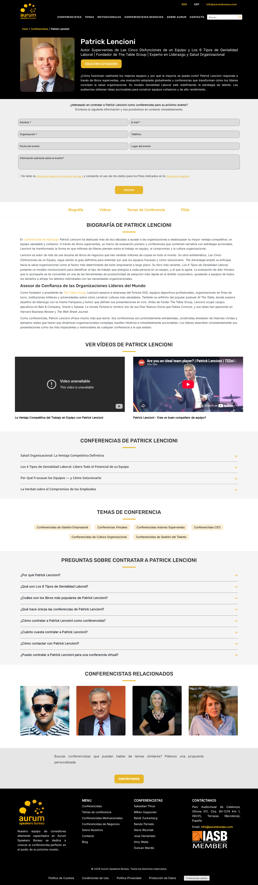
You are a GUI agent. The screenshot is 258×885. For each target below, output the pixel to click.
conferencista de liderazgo (41, 239)
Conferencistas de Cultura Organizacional (99, 537)
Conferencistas (69, 17)
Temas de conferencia (96, 812)
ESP (196, 4)
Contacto (197, 17)
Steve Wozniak (144, 830)
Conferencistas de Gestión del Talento (161, 537)
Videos (105, 210)
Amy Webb (141, 842)
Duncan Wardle (144, 848)
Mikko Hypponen (145, 812)
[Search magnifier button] (239, 17)
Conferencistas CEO (207, 527)
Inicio (25, 28)
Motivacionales (109, 17)
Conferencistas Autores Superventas (161, 527)
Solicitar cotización (101, 64)
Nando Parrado (144, 824)
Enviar (129, 190)
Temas (89, 17)
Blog (85, 842)
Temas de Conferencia (146, 210)
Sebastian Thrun (144, 806)
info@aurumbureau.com (221, 4)
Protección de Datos (162, 878)
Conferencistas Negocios (143, 17)
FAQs (185, 210)
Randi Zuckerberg (145, 818)
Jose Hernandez (145, 836)
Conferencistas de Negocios (101, 824)
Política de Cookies (61, 878)
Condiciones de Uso (95, 878)
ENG (184, 4)
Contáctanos (129, 779)
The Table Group (75, 292)
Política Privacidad (129, 878)
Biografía (75, 210)
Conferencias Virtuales (112, 527)
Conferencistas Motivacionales (102, 818)
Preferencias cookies (196, 878)
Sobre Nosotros (92, 830)
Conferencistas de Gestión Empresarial (62, 527)
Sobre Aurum (176, 17)
